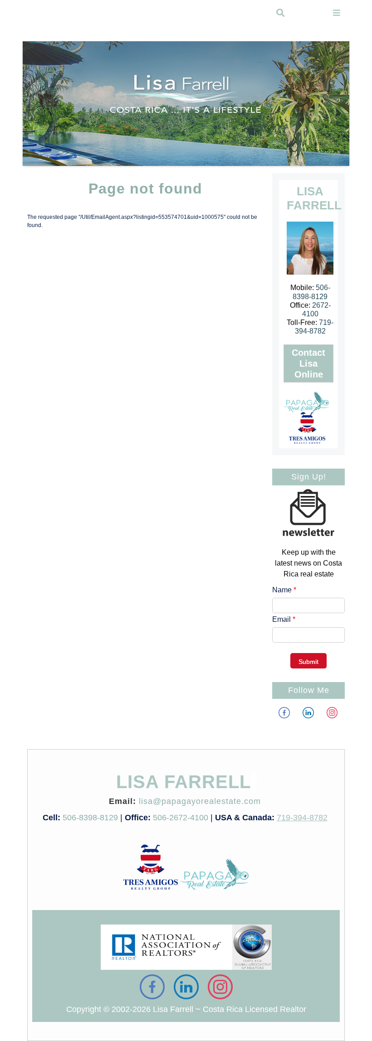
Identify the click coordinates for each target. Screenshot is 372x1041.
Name (284, 590)
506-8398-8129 (90, 817)
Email (283, 619)
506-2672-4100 (180, 817)
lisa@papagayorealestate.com (200, 801)
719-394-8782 (302, 817)
